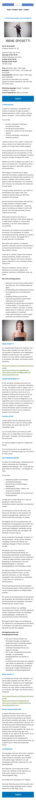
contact (26, 9)
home (9, 9)
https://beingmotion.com (10, 375)
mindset (15, 9)
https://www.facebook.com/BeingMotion (15, 370)
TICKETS (18, 794)
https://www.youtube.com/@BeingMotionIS (16, 372)
